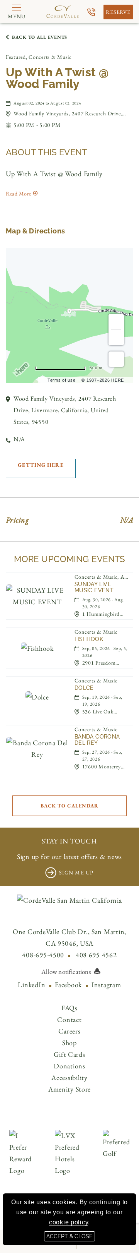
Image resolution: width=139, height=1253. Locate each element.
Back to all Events (39, 37)
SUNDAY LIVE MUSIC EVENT (94, 587)
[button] (73, 113)
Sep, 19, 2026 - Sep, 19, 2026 (102, 700)
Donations (69, 1065)
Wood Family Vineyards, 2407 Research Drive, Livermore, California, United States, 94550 (65, 410)
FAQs (69, 1007)
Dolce (84, 688)
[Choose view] (116, 359)
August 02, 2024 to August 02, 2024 (47, 103)
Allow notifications (65, 971)
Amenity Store (69, 1089)
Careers (69, 1031)
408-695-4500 (43, 954)
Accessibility (69, 1077)
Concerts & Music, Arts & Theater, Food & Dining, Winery (102, 576)
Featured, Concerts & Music (39, 56)
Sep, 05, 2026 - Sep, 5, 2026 (105, 651)
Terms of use (61, 380)
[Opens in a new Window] (91, 12)
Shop (69, 1042)
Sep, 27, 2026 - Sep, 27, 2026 (102, 755)
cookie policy (68, 1222)
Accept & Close (69, 1236)
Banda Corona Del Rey (97, 740)
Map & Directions (35, 231)
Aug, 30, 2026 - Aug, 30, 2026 (103, 603)
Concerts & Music (96, 631)
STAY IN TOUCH (69, 840)
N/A (19, 439)
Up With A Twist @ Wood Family (57, 78)
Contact (69, 1019)
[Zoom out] (116, 337)
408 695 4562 (96, 954)
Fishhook (89, 639)
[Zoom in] (116, 321)
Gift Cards (69, 1054)
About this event (46, 152)
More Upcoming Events (69, 559)
